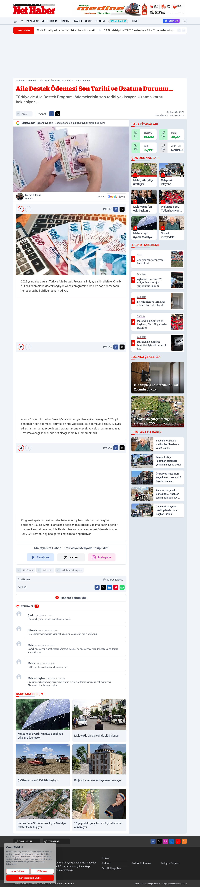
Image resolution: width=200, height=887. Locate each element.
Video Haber (49, 21)
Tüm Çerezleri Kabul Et (30, 878)
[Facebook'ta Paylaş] (51, 113)
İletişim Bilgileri (170, 863)
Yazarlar (32, 21)
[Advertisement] (100, 55)
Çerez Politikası (17, 871)
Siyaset (77, 21)
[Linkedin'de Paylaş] (109, 587)
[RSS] (184, 841)
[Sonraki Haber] (183, 30)
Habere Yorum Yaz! (74, 598)
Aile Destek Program (72, 570)
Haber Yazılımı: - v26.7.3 (160, 884)
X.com (74, 557)
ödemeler (47, 570)
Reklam (106, 863)
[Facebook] (152, 841)
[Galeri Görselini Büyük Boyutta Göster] (71, 244)
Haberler (20, 80)
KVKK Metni (42, 871)
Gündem (65, 21)
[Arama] (185, 21)
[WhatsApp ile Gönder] (122, 587)
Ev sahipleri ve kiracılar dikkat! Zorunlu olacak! (66, 30)
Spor (88, 21)
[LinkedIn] (171, 841)
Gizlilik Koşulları (111, 868)
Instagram (104, 557)
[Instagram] (165, 841)
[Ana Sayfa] (22, 21)
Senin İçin (173, 21)
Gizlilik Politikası (141, 863)
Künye (106, 858)
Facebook (43, 557)
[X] (159, 841)
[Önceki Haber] (179, 30)
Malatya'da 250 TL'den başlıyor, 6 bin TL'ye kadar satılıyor (139, 30)
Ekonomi (100, 21)
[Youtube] (177, 841)
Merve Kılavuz (33, 197)
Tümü (135, 21)
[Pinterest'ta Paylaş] (115, 587)
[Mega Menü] (15, 21)
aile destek (25, 114)
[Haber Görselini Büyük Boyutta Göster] (71, 159)
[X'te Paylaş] (57, 113)
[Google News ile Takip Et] (116, 196)
